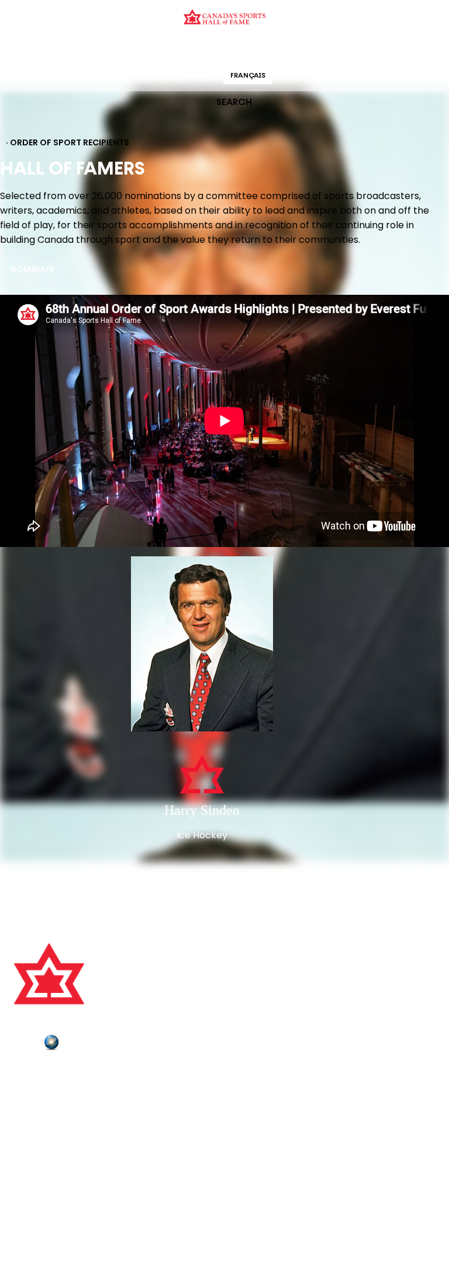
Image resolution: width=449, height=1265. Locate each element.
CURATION (130, 49)
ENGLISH (199, 75)
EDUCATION (179, 49)
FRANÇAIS (247, 75)
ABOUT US (35, 1074)
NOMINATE (32, 270)
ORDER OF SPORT (239, 49)
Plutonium (84, 1044)
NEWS (27, 1123)
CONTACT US (42, 1090)
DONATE (32, 1139)
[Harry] (201, 645)
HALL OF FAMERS (308, 49)
